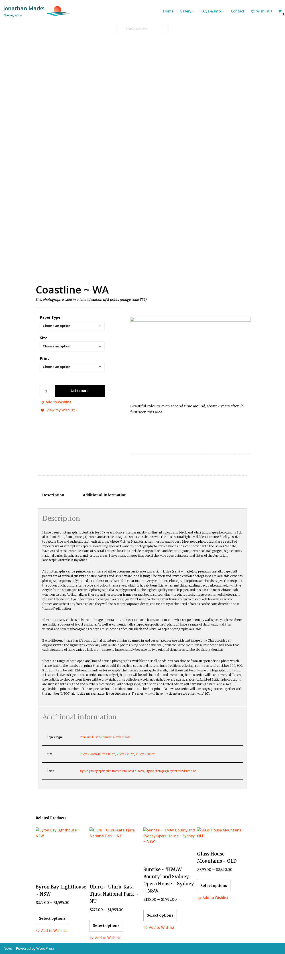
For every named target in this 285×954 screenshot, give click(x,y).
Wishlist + (264, 11)
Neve (7, 948)
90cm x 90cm (125, 754)
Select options (52, 918)
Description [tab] (53, 495)
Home (168, 11)
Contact (237, 11)
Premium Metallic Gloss (115, 737)
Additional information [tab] (105, 495)
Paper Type (50, 317)
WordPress (45, 948)
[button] (193, 11)
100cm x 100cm (145, 754)
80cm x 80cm (106, 754)
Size (43, 337)
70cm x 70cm (88, 754)
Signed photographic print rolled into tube (171, 771)
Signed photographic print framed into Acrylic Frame (112, 771)
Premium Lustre (90, 737)
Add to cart (79, 390)
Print (44, 358)
